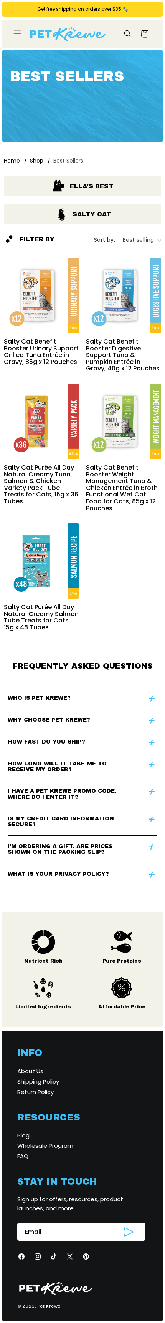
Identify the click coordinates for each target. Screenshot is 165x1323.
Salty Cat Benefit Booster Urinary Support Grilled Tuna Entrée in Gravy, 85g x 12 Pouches (41, 351)
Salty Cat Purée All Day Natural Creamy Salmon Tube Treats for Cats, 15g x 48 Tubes (41, 617)
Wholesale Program (45, 1146)
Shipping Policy (38, 1081)
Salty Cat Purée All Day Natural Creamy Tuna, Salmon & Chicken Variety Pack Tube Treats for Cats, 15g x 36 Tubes (41, 484)
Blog (23, 1135)
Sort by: (104, 240)
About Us (30, 1071)
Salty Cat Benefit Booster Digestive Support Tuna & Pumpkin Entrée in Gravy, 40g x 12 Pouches (123, 355)
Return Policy (35, 1092)
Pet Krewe (49, 1306)
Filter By (36, 239)
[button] (17, 33)
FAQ (22, 1156)
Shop (36, 160)
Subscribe (129, 1232)
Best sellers (68, 160)
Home (12, 160)
